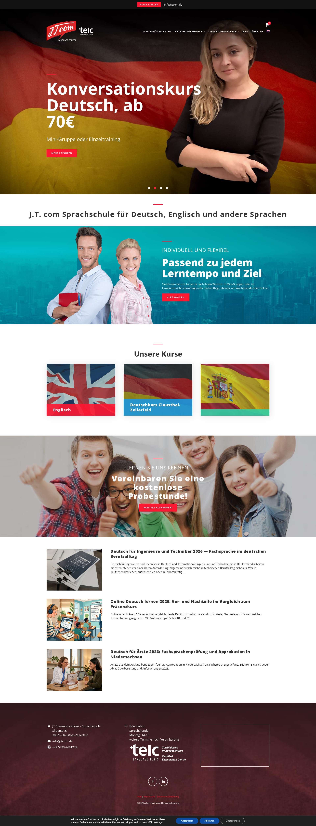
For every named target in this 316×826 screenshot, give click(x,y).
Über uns (257, 31)
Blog (245, 31)
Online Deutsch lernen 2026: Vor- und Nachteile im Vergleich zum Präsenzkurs (180, 604)
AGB (139, 796)
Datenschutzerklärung (168, 796)
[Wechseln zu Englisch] (268, 32)
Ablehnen (209, 820)
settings (158, 822)
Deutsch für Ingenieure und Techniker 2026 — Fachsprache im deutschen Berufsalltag (188, 553)
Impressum (149, 796)
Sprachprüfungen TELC (157, 31)
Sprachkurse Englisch (222, 31)
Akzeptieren (187, 820)
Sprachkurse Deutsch (189, 31)
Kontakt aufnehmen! (158, 507)
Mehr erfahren (61, 153)
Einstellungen (233, 820)
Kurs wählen (176, 297)
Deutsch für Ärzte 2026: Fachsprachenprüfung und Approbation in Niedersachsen (180, 654)
